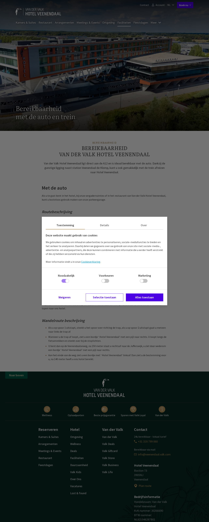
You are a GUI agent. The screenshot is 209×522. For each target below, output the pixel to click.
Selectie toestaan (104, 297)
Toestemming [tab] (65, 225)
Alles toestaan (144, 297)
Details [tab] (104, 225)
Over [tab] (144, 225)
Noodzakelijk (66, 275)
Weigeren (64, 297)
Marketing (144, 275)
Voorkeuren (106, 275)
